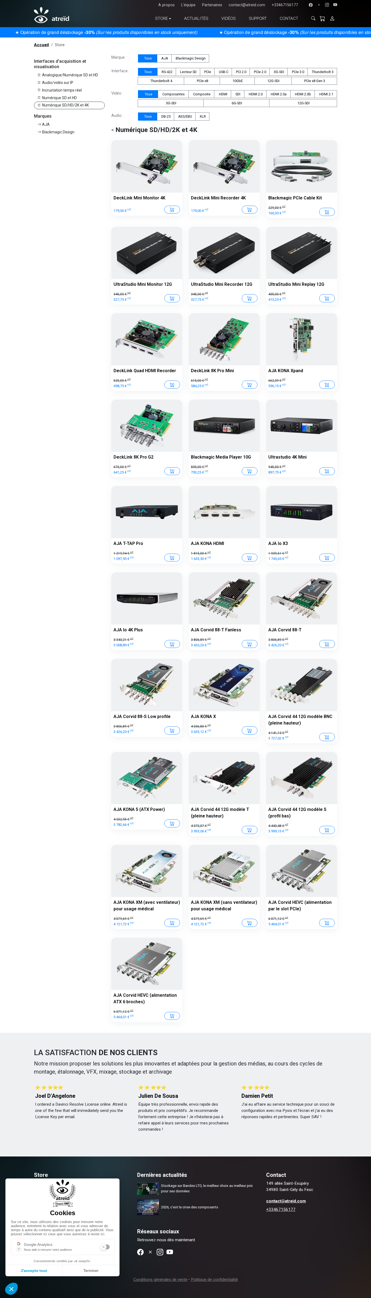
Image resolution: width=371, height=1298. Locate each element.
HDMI (222, 94)
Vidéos (228, 18)
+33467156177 (285, 5)
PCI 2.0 (240, 72)
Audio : (117, 115)
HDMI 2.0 (255, 94)
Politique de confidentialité (214, 1279)
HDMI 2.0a (278, 94)
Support (258, 18)
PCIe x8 (202, 81)
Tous (147, 58)
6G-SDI (236, 103)
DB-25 (166, 116)
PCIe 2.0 (259, 72)
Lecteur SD (188, 72)
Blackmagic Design (58, 132)
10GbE (237, 81)
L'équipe (188, 5)
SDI (237, 94)
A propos (166, 5)
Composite (201, 94)
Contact (289, 18)
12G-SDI (272, 81)
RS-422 (166, 72)
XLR (202, 116)
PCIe (207, 72)
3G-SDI (278, 72)
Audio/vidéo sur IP (57, 82)
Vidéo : (117, 93)
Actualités (196, 18)
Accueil (41, 44)
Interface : (120, 71)
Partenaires (212, 5)
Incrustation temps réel (62, 90)
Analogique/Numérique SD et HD (70, 75)
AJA (46, 124)
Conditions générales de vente (160, 1279)
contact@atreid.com (247, 5)
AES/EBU (184, 116)
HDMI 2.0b (302, 94)
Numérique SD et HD (59, 98)
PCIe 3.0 (297, 72)
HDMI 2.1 (326, 94)
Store (161, 18)
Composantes (173, 94)
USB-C (223, 72)
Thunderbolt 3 (322, 72)
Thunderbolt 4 (161, 81)
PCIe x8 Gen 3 (314, 81)
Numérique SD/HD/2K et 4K (65, 105)
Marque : (119, 57)
